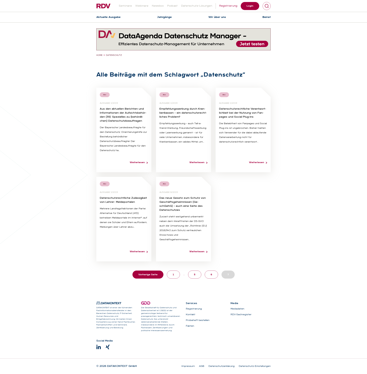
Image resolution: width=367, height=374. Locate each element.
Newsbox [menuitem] (158, 6)
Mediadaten (237, 309)
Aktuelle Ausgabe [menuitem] (108, 17)
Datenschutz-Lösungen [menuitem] (196, 6)
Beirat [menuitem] (266, 17)
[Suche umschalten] (267, 6)
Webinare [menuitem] (141, 6)
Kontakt (190, 314)
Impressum (188, 366)
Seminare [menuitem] (125, 6)
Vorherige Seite (148, 275)
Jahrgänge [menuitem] (164, 17)
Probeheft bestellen (197, 320)
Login (250, 6)
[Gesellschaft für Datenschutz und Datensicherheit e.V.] (145, 303)
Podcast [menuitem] (172, 6)
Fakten (190, 326)
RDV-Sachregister (241, 314)
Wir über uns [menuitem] (217, 17)
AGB (201, 366)
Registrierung (228, 6)
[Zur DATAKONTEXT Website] (108, 303)
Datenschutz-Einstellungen (254, 366)
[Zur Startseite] (103, 6)
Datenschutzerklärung (221, 366)
